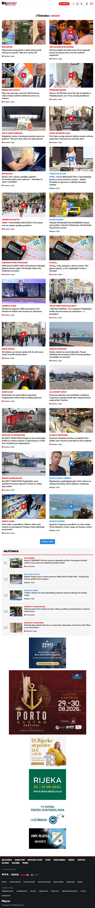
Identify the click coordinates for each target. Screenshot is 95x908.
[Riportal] (9, 3)
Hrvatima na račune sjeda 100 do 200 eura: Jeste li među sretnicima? (23, 353)
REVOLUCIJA (7, 173)
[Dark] (82, 3)
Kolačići (4, 882)
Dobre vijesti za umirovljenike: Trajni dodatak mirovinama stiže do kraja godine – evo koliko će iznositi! (70, 354)
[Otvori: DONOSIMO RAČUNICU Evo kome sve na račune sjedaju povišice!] (24, 205)
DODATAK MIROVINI (58, 348)
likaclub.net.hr (6, 895)
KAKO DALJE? (7, 392)
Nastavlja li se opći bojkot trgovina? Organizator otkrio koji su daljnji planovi (22, 396)
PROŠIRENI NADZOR (57, 90)
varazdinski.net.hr (21, 891)
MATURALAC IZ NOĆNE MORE (34, 623)
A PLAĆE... (53, 262)
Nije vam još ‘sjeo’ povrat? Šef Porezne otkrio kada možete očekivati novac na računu (20, 96)
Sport (47, 860)
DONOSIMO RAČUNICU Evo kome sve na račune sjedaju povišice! (22, 224)
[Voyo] (15, 875)
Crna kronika (30, 566)
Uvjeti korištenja (58, 882)
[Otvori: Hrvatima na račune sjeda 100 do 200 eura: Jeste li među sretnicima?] (24, 334)
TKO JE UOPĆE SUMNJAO (12, 133)
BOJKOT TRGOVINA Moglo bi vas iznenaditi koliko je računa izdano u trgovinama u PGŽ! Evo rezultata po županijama (23, 441)
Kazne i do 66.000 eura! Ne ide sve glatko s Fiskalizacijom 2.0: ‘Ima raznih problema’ (70, 94)
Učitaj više (47, 541)
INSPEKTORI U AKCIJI (11, 90)
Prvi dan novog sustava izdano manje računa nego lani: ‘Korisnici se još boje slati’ (71, 137)
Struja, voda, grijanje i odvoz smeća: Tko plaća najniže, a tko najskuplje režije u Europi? (68, 268)
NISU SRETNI (7, 47)
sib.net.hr (33, 891)
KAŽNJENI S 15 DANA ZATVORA (34, 606)
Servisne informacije (44, 882)
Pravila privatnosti (29, 882)
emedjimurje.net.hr (7, 891)
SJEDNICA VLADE (9, 305)
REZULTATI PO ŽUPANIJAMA (13, 435)
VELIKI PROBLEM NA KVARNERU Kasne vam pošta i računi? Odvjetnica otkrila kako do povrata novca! (70, 225)
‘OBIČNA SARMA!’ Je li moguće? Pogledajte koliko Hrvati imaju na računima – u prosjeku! (70, 311)
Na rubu (5, 863)
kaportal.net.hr (43, 891)
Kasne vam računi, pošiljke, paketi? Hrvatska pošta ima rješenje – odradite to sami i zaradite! (22, 179)
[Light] (73, 3)
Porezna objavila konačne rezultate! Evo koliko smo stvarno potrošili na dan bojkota (70, 439)
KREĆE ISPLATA (8, 348)
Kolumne (15, 863)
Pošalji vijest (70, 882)
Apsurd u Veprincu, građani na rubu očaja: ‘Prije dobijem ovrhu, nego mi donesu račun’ (70, 525)
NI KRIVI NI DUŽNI (57, 521)
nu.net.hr (83, 891)
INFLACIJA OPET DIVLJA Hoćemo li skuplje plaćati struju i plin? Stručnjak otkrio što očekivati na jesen (23, 268)
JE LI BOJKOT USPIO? (58, 392)
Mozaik (71, 860)
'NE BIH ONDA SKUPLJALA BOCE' (63, 305)
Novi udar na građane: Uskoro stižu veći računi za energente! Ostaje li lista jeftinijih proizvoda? (23, 527)
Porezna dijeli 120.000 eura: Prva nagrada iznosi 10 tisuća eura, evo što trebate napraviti (69, 53)
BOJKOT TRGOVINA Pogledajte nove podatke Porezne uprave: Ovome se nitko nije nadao (22, 484)
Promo (25, 863)
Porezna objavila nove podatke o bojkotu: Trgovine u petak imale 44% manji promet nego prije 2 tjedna (70, 397)
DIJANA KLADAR (56, 219)
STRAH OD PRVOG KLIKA (59, 133)
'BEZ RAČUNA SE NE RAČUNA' (61, 47)
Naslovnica (7, 860)
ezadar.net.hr (55, 891)
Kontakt (79, 882)
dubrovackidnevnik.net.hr (70, 891)
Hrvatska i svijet (8, 56)
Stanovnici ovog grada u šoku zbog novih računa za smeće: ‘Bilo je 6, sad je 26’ (21, 51)
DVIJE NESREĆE (29, 558)
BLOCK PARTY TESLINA (32, 574)
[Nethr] (36, 875)
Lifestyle (81, 860)
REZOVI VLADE (8, 521)
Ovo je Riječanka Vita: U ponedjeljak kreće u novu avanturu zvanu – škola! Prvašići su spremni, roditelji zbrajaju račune (70, 180)
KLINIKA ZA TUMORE (31, 590)
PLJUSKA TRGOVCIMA (58, 435)
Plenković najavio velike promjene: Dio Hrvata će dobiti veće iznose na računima (22, 310)
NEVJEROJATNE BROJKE (12, 478)
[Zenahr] (24, 875)
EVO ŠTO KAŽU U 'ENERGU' (60, 478)
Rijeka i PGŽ (55, 188)
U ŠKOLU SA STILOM (57, 173)
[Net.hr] (5, 875)
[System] (78, 3)
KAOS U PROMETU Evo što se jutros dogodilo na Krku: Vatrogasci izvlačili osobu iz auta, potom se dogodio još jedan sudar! (55, 561)
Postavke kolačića (15, 882)
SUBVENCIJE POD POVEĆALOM (15, 262)
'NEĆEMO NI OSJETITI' (11, 219)
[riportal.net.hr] (6, 901)
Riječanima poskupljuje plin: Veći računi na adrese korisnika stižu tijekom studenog (70, 482)
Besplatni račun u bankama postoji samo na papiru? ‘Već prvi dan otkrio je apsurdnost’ (23, 137)
